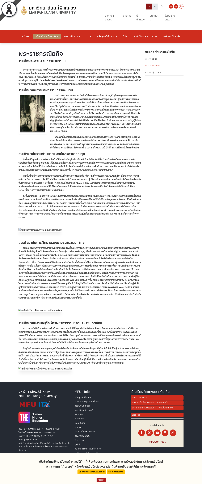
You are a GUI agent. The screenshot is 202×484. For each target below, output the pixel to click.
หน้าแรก (25, 36)
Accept (101, 480)
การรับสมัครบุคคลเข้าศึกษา (86, 401)
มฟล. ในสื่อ (80, 423)
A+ (176, 6)
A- (171, 6)
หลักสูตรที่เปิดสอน (83, 397)
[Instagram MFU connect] (165, 432)
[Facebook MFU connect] (141, 432)
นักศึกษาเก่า (154, 18)
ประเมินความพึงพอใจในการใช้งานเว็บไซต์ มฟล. (153, 407)
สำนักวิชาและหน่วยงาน (145, 36)
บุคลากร (127, 16)
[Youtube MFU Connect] (157, 432)
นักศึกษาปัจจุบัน (109, 18)
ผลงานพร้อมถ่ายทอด (84, 410)
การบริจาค (79, 440)
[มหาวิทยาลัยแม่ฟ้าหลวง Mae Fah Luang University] (48, 10)
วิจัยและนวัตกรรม (83, 406)
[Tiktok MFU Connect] (173, 432)
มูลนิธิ (77, 444)
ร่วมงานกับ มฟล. (82, 436)
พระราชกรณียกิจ (152, 65)
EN (155, 6)
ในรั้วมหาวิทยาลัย (172, 36)
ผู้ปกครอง (140, 18)
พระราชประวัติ (151, 59)
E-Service (79, 418)
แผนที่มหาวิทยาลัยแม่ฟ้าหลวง (88, 449)
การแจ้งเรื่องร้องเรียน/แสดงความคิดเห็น (150, 402)
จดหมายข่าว (80, 427)
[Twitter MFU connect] (149, 432)
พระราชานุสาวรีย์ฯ (153, 72)
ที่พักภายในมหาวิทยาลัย (85, 431)
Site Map (136, 415)
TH (148, 6)
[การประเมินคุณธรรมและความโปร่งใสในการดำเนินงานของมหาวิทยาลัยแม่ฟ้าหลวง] (34, 404)
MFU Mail (79, 414)
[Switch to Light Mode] (181, 6)
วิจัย (125, 36)
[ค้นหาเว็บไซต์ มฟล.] (162, 6)
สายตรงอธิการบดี (139, 397)
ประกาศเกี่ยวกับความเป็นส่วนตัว (92, 471)
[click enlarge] (32, 114)
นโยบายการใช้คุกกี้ (115, 471)
